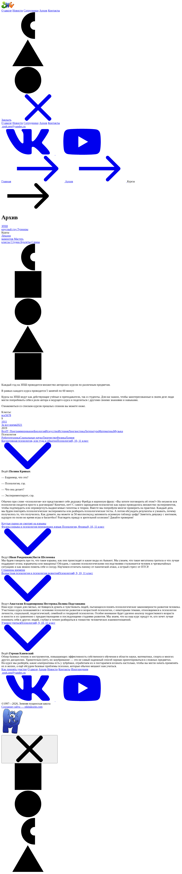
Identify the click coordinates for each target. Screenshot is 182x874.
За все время (9, 424)
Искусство (51, 431)
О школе (6, 10)
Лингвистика (76, 431)
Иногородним (79, 669)
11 (5, 421)
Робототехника (10, 437)
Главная (6, 181)
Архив (43, 10)
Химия (70, 437)
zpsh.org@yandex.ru (14, 126)
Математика (106, 431)
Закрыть (6, 119)
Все (3, 431)
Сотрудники (31, 10)
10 (2, 421)
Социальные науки (31, 437)
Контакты (54, 10)
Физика (61, 437)
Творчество (50, 437)
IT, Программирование (20, 431)
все (3, 415)
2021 (19, 424)
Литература (92, 431)
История (63, 431)
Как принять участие (14, 669)
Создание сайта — (21, 706)
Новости (17, 10)
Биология (39, 431)
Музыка (118, 431)
